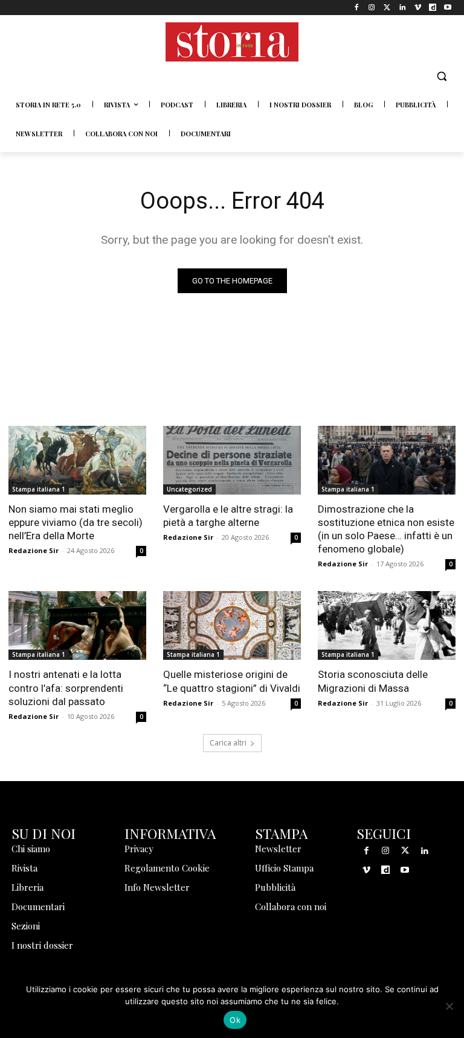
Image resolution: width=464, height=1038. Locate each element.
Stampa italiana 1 (38, 489)
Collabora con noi (290, 906)
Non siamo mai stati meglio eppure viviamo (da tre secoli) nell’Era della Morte (75, 522)
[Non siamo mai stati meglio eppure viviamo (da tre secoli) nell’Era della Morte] (77, 460)
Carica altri (228, 743)
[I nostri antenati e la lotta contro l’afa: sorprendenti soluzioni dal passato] (77, 625)
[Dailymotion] (432, 7)
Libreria (27, 887)
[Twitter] (387, 7)
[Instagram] (371, 7)
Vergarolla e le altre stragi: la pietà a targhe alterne (228, 515)
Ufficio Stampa (284, 868)
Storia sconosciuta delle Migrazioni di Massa (373, 681)
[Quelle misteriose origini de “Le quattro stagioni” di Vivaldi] (232, 625)
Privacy (138, 849)
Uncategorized (189, 489)
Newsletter (278, 849)
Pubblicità (275, 887)
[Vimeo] (417, 7)
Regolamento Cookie (167, 868)
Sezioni (25, 926)
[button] (441, 76)
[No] (449, 1006)
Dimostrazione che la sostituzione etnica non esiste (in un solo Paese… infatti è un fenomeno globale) (386, 529)
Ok (235, 1020)
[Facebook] (356, 7)
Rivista (24, 868)
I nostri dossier (42, 945)
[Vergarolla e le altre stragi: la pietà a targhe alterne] (232, 460)
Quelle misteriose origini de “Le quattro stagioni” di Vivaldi (231, 681)
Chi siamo (30, 849)
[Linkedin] (402, 7)
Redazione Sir (33, 550)
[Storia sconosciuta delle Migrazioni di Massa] (387, 625)
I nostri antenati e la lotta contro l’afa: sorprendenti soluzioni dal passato (65, 687)
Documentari (38, 906)
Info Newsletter (157, 887)
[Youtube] (448, 7)
